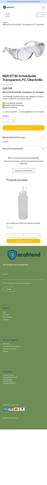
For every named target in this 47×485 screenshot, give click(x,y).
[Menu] (7, 14)
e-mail (5, 274)
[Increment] (38, 235)
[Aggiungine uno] (13, 120)
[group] (23, 214)
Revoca (5, 351)
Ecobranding (7, 317)
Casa (4, 312)
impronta (6, 344)
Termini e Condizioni (9, 349)
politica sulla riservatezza (11, 346)
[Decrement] (8, 235)
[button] (43, 7)
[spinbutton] (23, 235)
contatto (6, 319)
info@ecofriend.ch (9, 383)
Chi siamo (6, 314)
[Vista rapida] (23, 203)
